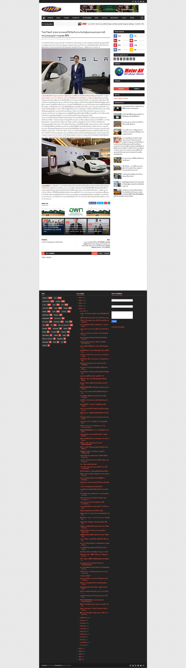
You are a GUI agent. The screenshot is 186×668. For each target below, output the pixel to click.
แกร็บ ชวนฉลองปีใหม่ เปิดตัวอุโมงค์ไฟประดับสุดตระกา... (94, 409)
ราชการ (44, 305)
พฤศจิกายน (83, 617)
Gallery (64, 335)
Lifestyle (104, 18)
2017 (80, 657)
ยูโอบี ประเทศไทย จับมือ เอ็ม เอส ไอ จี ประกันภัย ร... (94, 592)
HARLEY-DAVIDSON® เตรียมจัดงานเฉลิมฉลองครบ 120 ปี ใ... (94, 388)
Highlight (121, 89)
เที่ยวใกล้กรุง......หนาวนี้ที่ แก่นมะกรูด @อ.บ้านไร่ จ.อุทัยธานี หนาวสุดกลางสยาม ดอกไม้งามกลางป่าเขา (132, 168)
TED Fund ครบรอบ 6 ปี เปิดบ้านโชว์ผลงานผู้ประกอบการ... (93, 498)
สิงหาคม (83, 626)
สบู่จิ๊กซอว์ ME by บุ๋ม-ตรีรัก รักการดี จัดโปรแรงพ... (94, 318)
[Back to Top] (143, 666)
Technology (75, 18)
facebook (106, 253)
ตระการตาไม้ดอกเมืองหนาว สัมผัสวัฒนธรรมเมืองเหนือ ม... (94, 544)
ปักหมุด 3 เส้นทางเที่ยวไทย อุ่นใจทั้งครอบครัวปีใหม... (93, 383)
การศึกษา (64, 311)
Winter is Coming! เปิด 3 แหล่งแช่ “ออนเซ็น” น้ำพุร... (94, 605)
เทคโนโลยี (45, 308)
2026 (80, 298)
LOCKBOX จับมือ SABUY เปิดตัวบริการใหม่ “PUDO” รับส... (94, 535)
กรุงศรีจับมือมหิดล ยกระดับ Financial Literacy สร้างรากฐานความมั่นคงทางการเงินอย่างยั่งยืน (99, 229)
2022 (80, 308)
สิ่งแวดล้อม (45, 322)
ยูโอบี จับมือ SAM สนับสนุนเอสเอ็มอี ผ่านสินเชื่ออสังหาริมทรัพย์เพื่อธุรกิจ (133, 115)
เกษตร (57, 24)
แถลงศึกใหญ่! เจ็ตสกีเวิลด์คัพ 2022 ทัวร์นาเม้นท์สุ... (94, 490)
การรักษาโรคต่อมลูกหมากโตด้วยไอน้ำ (91, 486)
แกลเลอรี (53, 332)
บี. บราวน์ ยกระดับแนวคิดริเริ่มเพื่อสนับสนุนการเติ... (94, 392)
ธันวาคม (83, 311)
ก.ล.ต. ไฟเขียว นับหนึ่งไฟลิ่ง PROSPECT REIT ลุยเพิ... (94, 539)
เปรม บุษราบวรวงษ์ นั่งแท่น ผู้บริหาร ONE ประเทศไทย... (92, 503)
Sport (97, 18)
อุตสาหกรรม (58, 318)
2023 (80, 306)
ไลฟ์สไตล (63, 332)
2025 (80, 300)
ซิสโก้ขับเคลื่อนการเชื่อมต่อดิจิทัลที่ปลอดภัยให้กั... (94, 471)
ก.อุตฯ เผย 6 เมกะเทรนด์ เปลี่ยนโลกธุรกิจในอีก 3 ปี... (94, 329)
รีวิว (52, 325)
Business (50, 18)
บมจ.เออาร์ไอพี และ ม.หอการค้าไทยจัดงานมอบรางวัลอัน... (94, 579)
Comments (137, 89)
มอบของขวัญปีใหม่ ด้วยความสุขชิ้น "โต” (92, 376)
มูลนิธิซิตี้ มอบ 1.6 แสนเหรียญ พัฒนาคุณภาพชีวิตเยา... (94, 351)
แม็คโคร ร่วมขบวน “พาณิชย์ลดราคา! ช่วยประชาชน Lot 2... (92, 426)
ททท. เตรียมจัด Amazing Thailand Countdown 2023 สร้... (93, 338)
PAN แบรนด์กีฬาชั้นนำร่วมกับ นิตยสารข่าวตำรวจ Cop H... (94, 439)
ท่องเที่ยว (58, 301)
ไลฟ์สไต (45, 345)
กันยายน (83, 623)
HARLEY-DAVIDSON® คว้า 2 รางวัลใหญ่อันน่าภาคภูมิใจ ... (94, 431)
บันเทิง (55, 308)
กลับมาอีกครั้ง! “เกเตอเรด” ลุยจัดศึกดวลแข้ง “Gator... (93, 405)
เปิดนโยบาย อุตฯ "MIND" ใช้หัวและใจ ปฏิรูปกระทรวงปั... (94, 555)
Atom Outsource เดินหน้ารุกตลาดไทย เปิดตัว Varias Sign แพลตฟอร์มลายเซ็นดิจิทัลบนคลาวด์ (133, 184)
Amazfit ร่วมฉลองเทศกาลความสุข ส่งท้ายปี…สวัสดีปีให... (93, 364)
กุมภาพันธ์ (83, 642)
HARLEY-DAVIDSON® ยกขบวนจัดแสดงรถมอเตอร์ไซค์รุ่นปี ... (92, 600)
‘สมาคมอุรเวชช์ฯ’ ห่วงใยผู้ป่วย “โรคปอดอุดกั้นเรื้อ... (93, 422)
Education (45, 328)
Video (54, 342)
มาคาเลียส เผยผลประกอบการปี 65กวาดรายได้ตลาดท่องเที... (93, 467)
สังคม (54, 305)
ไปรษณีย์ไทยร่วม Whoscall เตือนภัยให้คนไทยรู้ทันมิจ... (94, 372)
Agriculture (60, 338)
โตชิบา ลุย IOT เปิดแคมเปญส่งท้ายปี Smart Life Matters (94, 448)
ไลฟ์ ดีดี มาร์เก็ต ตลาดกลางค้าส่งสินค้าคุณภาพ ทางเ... (94, 401)
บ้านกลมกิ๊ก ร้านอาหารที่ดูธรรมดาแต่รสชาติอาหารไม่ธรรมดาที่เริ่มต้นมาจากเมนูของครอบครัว (133, 132)
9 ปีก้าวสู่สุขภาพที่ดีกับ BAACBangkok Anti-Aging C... (94, 559)
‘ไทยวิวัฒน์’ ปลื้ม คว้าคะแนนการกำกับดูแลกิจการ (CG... (94, 359)
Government (57, 322)
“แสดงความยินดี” (85, 576)
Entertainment (87, 18)
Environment (45, 342)
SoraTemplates (50, 665)
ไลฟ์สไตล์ (45, 298)
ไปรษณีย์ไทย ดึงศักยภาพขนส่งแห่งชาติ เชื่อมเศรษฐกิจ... (93, 396)
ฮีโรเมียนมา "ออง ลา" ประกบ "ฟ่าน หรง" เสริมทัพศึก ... (94, 518)
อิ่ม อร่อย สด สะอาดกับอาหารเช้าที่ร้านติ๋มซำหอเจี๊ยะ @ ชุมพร (132, 123)
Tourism (66, 18)
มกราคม (83, 645)
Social (58, 18)
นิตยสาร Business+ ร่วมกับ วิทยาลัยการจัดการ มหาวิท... (94, 609)
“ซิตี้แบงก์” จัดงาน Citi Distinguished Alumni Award (93, 379)
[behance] (143, 1)
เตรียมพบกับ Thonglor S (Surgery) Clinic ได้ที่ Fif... (93, 522)
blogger (94, 253)
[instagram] (141, 1)
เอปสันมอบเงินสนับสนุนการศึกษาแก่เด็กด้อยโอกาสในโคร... (93, 342)
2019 (80, 654)
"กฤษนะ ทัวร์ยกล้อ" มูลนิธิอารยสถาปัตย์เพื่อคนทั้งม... (94, 314)
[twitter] (136, 1)
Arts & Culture (46, 335)
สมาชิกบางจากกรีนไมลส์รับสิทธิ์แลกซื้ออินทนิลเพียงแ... (94, 368)
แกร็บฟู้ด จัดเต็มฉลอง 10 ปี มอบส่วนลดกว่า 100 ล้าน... (94, 596)
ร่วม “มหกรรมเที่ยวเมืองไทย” (88, 464)
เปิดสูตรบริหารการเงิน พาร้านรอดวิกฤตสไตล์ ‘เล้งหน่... (94, 514)
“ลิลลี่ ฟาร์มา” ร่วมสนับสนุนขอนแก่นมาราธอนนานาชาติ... (94, 572)
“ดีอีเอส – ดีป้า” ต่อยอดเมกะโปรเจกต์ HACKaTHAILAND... (91, 443)
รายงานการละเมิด (118, 327)
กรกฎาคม (83, 628)
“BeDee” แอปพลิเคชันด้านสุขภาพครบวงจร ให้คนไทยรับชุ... (94, 527)
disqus (100, 253)
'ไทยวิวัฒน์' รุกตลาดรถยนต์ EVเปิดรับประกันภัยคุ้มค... (94, 483)
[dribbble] (138, 1)
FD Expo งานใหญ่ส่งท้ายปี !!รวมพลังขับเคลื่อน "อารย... (93, 583)
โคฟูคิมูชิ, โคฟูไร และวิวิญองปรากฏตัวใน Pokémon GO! (92, 452)
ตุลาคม (82, 620)
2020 (80, 651)
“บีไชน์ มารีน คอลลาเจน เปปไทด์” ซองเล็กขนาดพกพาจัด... (94, 321)
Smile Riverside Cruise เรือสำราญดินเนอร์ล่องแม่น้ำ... (93, 588)
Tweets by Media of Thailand (121, 98)
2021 (80, 648)
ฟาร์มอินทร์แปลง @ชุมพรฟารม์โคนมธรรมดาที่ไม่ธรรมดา (132, 175)
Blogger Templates (66, 665)
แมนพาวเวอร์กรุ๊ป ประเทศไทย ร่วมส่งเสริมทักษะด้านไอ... (94, 334)
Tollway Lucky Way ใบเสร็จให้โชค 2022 (91, 510)
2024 (80, 303)
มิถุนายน (83, 631)
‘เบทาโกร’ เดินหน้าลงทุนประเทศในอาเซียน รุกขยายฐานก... (94, 460)
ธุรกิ (62, 342)
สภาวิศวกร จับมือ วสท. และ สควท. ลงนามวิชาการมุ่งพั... (94, 355)
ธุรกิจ (69, 39)
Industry (65, 328)
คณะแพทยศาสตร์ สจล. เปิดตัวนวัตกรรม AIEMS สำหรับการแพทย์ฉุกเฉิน (133, 107)
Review (132, 18)
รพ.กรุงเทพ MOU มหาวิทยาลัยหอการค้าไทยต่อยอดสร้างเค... (94, 568)
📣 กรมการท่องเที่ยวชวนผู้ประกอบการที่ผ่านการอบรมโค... (94, 613)
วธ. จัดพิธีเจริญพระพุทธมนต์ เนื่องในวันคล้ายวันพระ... (93, 548)
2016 (80, 659)
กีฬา (63, 305)
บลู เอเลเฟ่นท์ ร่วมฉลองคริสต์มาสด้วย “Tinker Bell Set (93, 435)
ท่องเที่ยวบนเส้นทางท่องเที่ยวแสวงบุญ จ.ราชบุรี (94, 552)
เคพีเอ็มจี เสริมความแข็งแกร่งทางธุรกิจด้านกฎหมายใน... (92, 531)
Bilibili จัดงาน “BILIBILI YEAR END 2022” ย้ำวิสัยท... (94, 413)
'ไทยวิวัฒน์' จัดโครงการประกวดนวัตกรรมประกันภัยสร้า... (94, 418)
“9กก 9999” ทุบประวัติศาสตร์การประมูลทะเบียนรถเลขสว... (94, 494)
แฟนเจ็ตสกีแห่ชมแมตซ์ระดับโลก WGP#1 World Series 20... (94, 456)
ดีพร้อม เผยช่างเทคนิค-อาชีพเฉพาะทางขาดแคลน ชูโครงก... (94, 474)
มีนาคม (82, 640)
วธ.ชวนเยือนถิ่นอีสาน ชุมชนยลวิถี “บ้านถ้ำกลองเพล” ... (94, 507)
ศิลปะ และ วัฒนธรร (47, 338)
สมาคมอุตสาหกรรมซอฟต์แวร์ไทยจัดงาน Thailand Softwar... (92, 564)
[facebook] (133, 1)
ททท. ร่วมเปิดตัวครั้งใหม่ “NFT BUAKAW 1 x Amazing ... (92, 479)
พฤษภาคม (83, 634)
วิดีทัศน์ (56, 335)
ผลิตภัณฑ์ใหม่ (46, 301)
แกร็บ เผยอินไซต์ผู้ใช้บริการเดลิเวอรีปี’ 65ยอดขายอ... (94, 347)
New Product (115, 18)
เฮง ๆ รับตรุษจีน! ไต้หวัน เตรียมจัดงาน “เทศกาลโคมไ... (94, 325)
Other (124, 18)
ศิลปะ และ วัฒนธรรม (63, 325)
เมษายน (82, 637)
